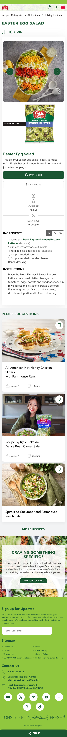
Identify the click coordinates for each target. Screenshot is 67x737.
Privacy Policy (41, 650)
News (37, 647)
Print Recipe (35, 175)
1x (49, 233)
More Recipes (33, 529)
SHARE (36, 733)
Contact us (8, 647)
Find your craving (33, 581)
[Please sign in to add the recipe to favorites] (3, 33)
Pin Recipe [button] (35, 184)
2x (54, 233)
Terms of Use (9, 654)
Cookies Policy (41, 654)
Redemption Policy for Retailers (49, 658)
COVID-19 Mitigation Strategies (18, 658)
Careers (7, 650)
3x (60, 233)
